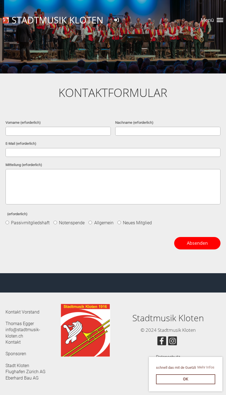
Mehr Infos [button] (205, 367)
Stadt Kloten (17, 365)
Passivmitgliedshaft (30, 222)
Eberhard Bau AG (22, 378)
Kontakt (13, 342)
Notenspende (71, 222)
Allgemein (103, 222)
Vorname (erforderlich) (23, 122)
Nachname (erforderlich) (134, 122)
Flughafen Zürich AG (25, 371)
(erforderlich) (17, 214)
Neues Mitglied (137, 222)
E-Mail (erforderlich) (21, 143)
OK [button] (185, 379)
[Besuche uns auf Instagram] (172, 342)
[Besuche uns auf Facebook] (161, 342)
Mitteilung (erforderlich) (24, 165)
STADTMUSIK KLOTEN (57, 20)
